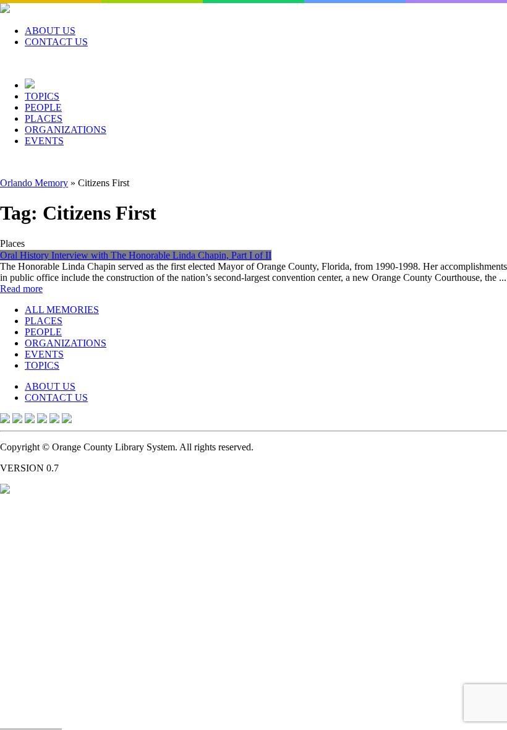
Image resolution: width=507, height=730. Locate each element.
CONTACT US (56, 41)
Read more (21, 288)
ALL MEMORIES (62, 309)
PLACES (43, 118)
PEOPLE (43, 107)
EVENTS (44, 140)
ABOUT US (50, 30)
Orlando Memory (34, 183)
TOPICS (42, 96)
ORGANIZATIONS (65, 129)
